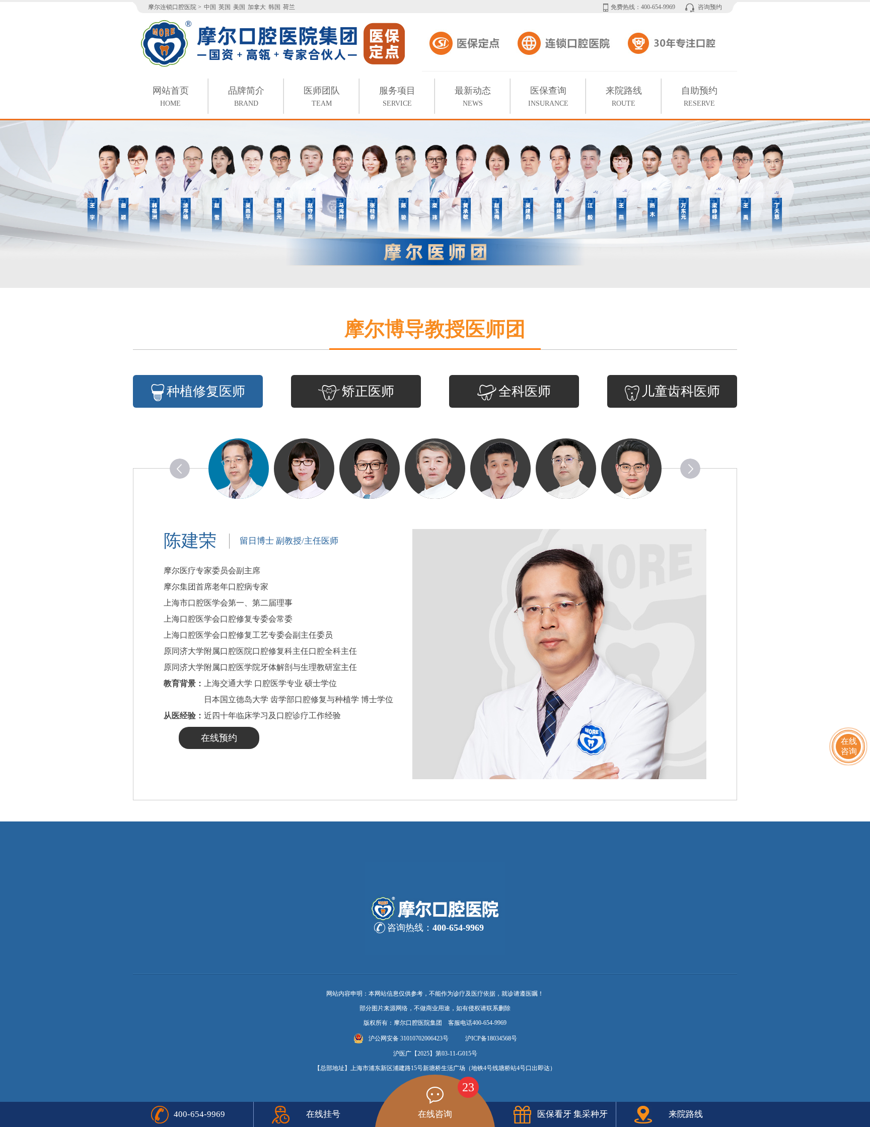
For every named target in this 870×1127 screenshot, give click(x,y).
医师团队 (322, 96)
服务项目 (397, 96)
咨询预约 (710, 7)
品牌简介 (246, 96)
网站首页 (171, 96)
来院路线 (624, 96)
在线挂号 (323, 1114)
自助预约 (699, 96)
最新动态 (473, 96)
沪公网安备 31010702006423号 (409, 1038)
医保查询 (548, 96)
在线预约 (219, 738)
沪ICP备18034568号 (491, 1038)
